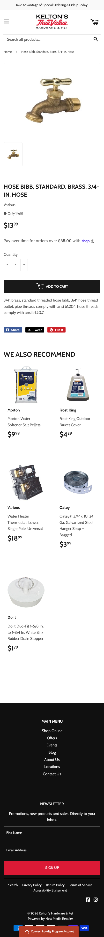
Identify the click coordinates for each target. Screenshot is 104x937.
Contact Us (52, 774)
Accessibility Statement (50, 890)
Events (52, 745)
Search (13, 885)
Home (8, 52)
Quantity (11, 254)
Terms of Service (80, 885)
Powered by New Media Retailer (50, 919)
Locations (52, 766)
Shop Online (52, 730)
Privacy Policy (32, 885)
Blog (52, 752)
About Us (52, 759)
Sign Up (52, 868)
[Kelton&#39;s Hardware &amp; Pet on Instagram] (96, 900)
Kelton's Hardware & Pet (56, 913)
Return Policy (55, 885)
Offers (52, 738)
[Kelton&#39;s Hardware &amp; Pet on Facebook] (88, 900)
